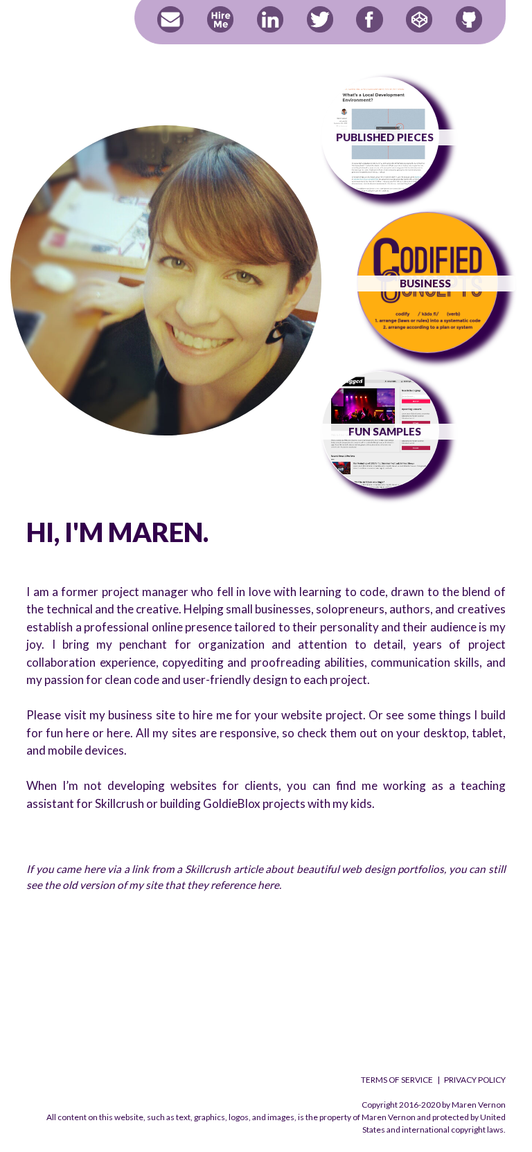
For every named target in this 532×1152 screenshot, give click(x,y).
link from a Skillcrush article (197, 869)
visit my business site (119, 715)
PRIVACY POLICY (475, 1079)
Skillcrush (119, 803)
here (77, 733)
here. (269, 885)
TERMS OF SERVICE (397, 1079)
